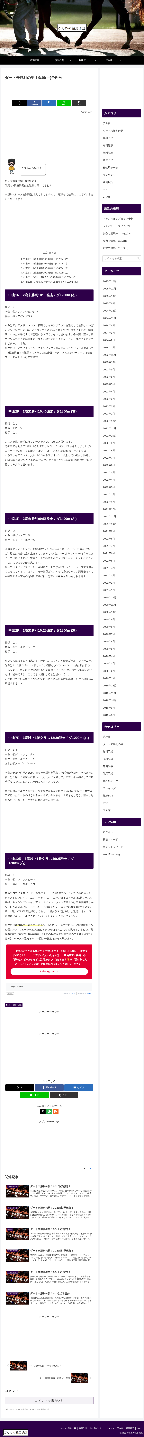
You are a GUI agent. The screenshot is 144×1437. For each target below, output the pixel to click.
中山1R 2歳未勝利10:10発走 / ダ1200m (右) (45, 259)
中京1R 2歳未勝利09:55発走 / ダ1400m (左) (45, 268)
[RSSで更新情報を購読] (55, 1111)
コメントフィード (113, 847)
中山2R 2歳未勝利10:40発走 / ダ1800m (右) (45, 263)
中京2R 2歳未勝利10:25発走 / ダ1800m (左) (45, 272)
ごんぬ (73, 993)
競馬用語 (130, 1428)
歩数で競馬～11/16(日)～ (117, 240)
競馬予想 (83, 1428)
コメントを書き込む (49, 1400)
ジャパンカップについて (117, 226)
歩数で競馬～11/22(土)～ (117, 233)
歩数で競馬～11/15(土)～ (117, 248)
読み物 (120, 1428)
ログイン (108, 832)
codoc (89, 993)
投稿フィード (110, 839)
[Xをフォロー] (43, 1111)
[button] (79, 103)
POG (139, 1428)
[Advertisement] (49, 89)
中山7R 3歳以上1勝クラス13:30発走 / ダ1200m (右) (49, 277)
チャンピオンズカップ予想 (118, 218)
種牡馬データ (96, 1428)
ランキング (109, 1428)
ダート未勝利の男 (15, 1005)
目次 (45, 252)
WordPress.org (111, 854)
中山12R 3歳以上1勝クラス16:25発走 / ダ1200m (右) (50, 281)
